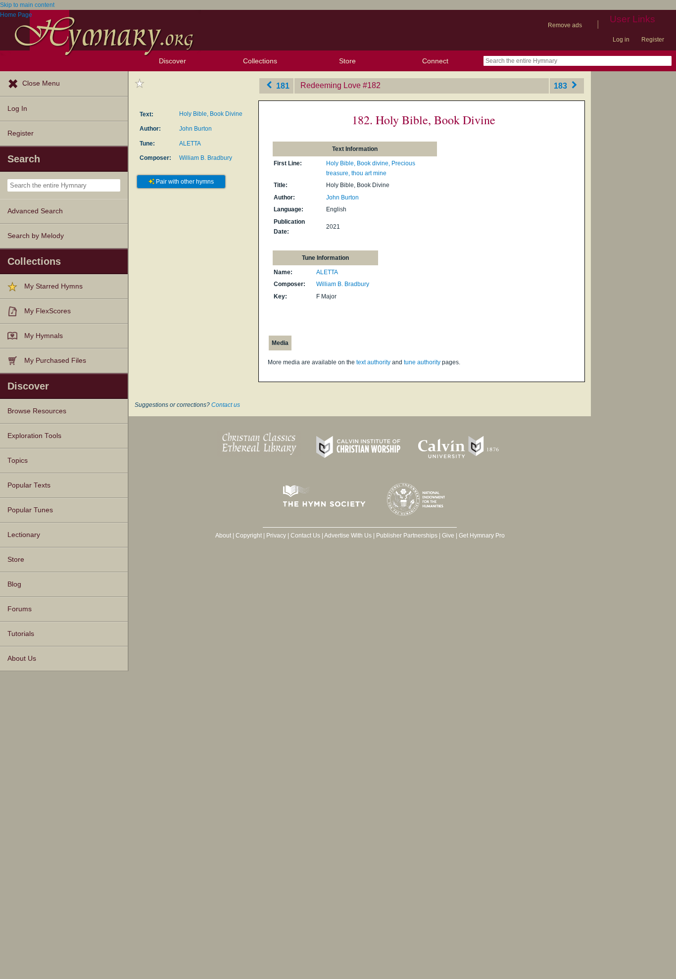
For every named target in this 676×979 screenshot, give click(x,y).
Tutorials (20, 633)
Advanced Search (35, 211)
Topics (17, 460)
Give (448, 535)
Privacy (276, 535)
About (223, 535)
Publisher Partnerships (406, 535)
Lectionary (23, 534)
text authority (373, 362)
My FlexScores (47, 311)
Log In (17, 108)
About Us (21, 658)
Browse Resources (36, 411)
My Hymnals (43, 336)
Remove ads (565, 25)
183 (561, 85)
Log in (621, 39)
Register (652, 39)
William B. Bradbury (205, 157)
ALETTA (190, 143)
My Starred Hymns (53, 286)
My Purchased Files (55, 360)
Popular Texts (28, 485)
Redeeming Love (330, 85)
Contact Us (305, 535)
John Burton (195, 128)
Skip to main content (27, 4)
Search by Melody (35, 236)
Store (347, 61)
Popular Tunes (30, 510)
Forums (19, 609)
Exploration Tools (34, 436)
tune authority (422, 362)
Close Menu (41, 83)
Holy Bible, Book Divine (210, 113)
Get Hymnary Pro (482, 535)
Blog (14, 584)
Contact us (225, 404)
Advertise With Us (348, 535)
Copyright (249, 535)
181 (282, 85)
